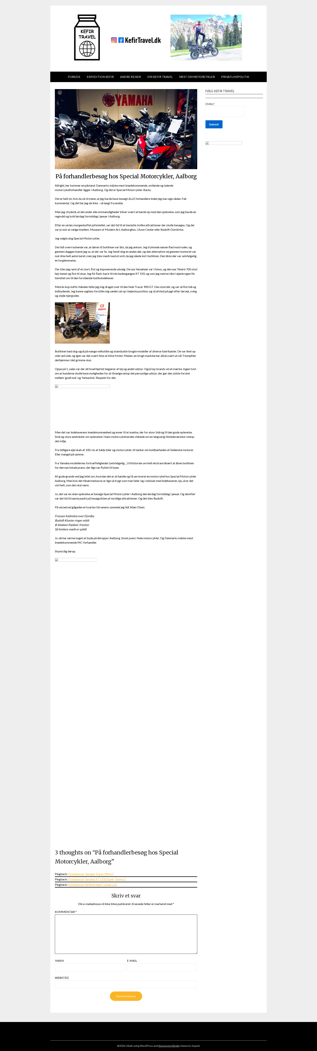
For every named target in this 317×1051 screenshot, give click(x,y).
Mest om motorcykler (197, 76)
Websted (62, 977)
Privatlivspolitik (235, 76)
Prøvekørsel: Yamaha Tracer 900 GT (91, 874)
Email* (210, 104)
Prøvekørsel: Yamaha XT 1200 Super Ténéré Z (97, 879)
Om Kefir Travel (160, 76)
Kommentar (66, 911)
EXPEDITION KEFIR (100, 76)
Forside (74, 76)
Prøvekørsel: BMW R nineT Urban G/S (92, 884)
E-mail (132, 960)
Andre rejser (130, 76)
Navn (59, 960)
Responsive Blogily (169, 1045)
